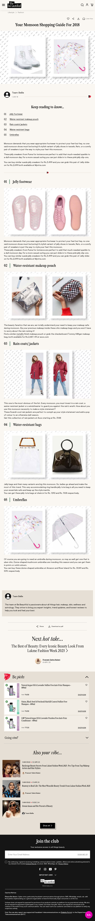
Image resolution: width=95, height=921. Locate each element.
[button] (73, 18)
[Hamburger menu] (3, 4)
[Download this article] (78, 18)
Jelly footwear (16, 114)
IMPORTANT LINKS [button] (46, 875)
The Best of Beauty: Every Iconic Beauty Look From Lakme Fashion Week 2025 (47, 648)
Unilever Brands (31, 864)
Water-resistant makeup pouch (24, 119)
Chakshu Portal (66, 912)
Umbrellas (14, 134)
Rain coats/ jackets (18, 124)
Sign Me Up (83, 854)
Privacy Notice (63, 864)
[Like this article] (68, 18)
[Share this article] (37, 626)
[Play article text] (83, 18)
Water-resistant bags (19, 129)
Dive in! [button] (46, 825)
